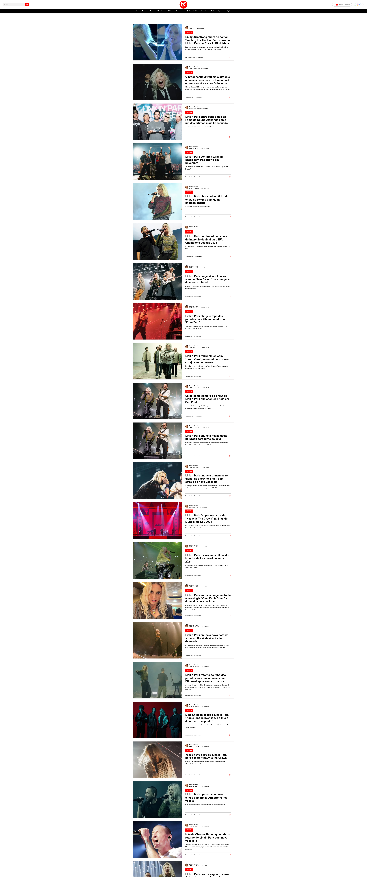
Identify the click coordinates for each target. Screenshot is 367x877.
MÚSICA (189, 32)
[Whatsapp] (355, 4)
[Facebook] (360, 4)
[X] (363, 4)
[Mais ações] (230, 28)
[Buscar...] (27, 4)
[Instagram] (357, 4)
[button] (221, 11)
